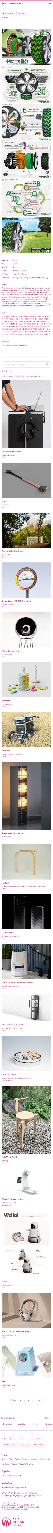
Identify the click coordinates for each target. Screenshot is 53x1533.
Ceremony (45, 1459)
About (4, 1459)
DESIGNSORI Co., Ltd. (11, 1475)
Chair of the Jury (9, 1439)
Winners (35, 1459)
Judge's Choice (26, 1464)
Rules (17, 1459)
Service (25, 1459)
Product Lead (24, 1444)
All (3, 376)
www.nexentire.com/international (14, 345)
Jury (11, 1459)
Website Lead (39, 1444)
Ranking (5, 1464)
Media (14, 1464)
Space (10, 376)
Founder (23, 1439)
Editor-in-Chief (36, 1439)
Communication (34, 376)
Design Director (9, 1444)
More (47, 1418)
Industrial (20, 376)
